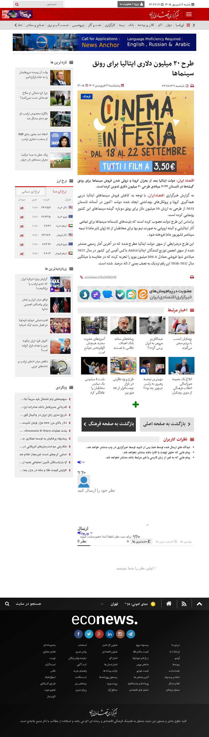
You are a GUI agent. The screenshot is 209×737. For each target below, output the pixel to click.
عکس (53, 671)
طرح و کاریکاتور (48, 683)
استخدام (82, 645)
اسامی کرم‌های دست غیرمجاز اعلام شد (43, 454)
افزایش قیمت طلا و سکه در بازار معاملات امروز (43, 470)
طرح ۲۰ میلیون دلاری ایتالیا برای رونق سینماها (143, 69)
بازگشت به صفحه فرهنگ (110, 424)
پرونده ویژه (112, 683)
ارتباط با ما (174, 652)
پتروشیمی (78, 25)
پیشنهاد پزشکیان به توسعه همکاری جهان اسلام (43, 438)
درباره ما (176, 645)
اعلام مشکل (174, 683)
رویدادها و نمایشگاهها (138, 683)
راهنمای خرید (80, 671)
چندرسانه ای (49, 645)
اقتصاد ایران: (185, 181)
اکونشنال (51, 696)
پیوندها (176, 664)
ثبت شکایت (81, 677)
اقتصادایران (156, 195)
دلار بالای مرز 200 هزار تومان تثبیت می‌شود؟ (43, 422)
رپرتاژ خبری (81, 690)
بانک (131, 25)
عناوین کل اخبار (109, 645)
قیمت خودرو (143, 671)
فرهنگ (86, 96)
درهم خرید (61, 225)
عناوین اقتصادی (109, 652)
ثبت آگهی (82, 664)
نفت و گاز (94, 25)
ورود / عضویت (130, 4)
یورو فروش (61, 244)
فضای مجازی (49, 652)
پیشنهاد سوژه (142, 645)
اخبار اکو (113, 658)
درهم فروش (61, 253)
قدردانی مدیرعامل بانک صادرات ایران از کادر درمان (43, 407)
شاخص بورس (142, 664)
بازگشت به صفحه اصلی (165, 424)
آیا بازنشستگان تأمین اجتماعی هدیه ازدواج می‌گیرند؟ (43, 462)
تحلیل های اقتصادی (139, 690)
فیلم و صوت (50, 690)
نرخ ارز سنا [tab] (60, 191)
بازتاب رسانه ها (110, 671)
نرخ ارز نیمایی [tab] (31, 191)
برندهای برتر (81, 683)
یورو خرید (62, 216)
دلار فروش (62, 235)
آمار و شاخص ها (141, 677)
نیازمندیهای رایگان (78, 658)
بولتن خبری (81, 652)
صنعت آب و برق (58, 25)
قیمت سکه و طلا (141, 652)
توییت (52, 658)
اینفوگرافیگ (50, 677)
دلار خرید (62, 207)
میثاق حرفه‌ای (173, 690)
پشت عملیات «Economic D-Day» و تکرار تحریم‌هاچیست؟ (43, 430)
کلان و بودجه (146, 25)
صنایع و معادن (35, 25)
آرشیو (177, 658)
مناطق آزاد (112, 690)
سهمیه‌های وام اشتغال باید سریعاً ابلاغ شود (43, 399)
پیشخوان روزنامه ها (108, 677)
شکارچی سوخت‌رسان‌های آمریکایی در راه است (43, 446)
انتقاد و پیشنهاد (172, 677)
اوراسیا (180, 25)
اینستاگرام (50, 664)
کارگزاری (110, 25)
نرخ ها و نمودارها (141, 658)
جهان (169, 25)
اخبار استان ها (110, 664)
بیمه (122, 25)
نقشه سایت (174, 671)
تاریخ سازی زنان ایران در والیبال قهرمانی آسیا (43, 415)
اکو (160, 25)
